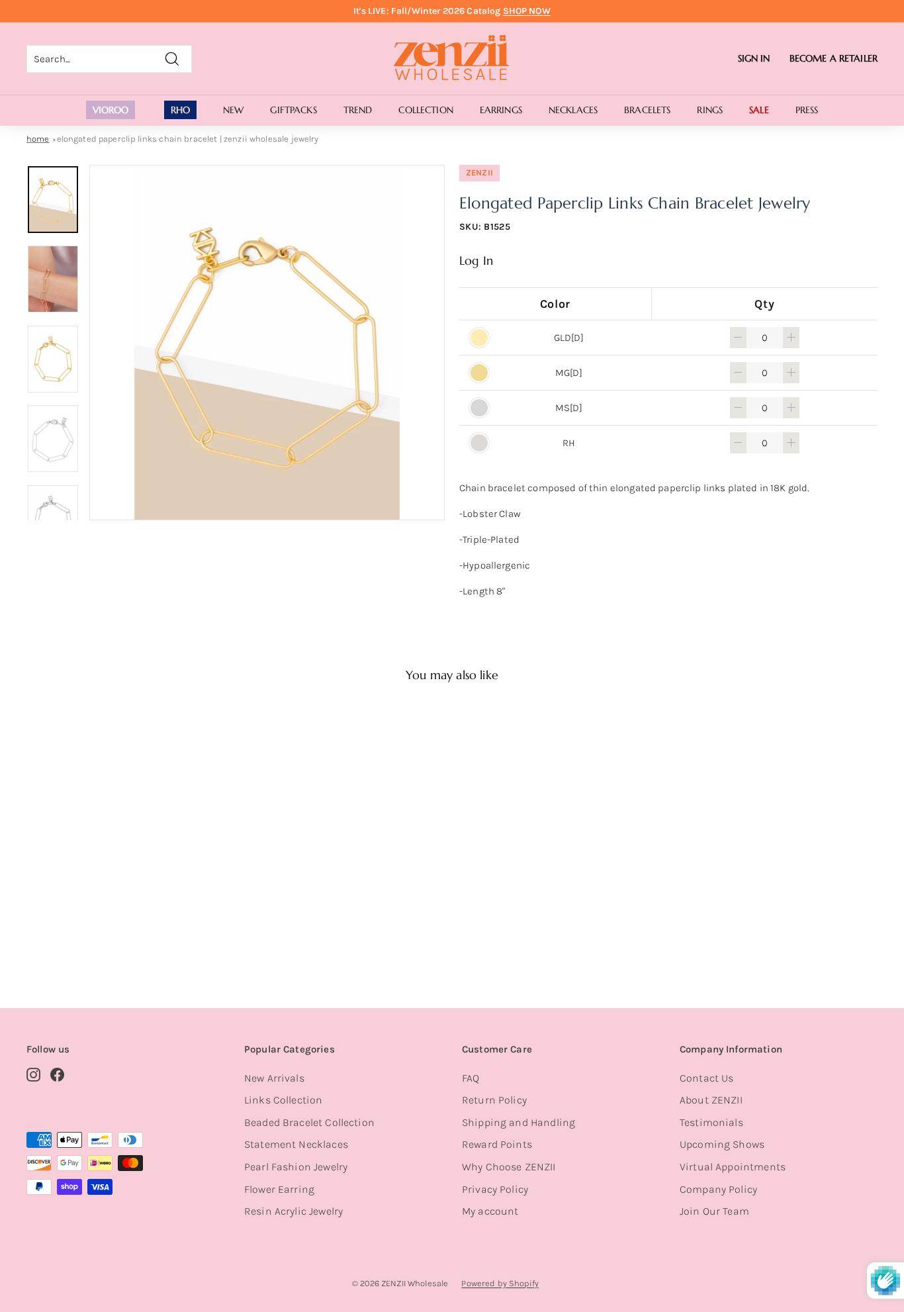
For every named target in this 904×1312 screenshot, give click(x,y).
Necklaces (573, 110)
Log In (476, 260)
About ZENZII (711, 1100)
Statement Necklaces (296, 1144)
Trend (358, 110)
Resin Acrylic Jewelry (293, 1211)
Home (38, 139)
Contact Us (707, 1078)
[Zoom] (267, 342)
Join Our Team (714, 1211)
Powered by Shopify (500, 1283)
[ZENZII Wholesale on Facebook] (57, 1074)
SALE (759, 110)
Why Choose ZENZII (509, 1166)
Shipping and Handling (518, 1122)
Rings (710, 110)
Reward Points (497, 1144)
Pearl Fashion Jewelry (295, 1166)
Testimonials (711, 1122)
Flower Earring (279, 1189)
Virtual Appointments (733, 1166)
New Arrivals (274, 1078)
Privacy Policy (495, 1189)
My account (490, 1211)
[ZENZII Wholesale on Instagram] (33, 1074)
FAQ (470, 1078)
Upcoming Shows (722, 1144)
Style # (94, 929)
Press (807, 110)
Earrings (501, 110)
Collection (425, 110)
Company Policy (718, 1189)
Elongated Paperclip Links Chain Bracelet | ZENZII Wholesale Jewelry (188, 139)
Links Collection (283, 1100)
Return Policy (494, 1100)
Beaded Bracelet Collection (309, 1122)
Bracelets (647, 110)
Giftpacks (293, 110)
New (233, 110)
